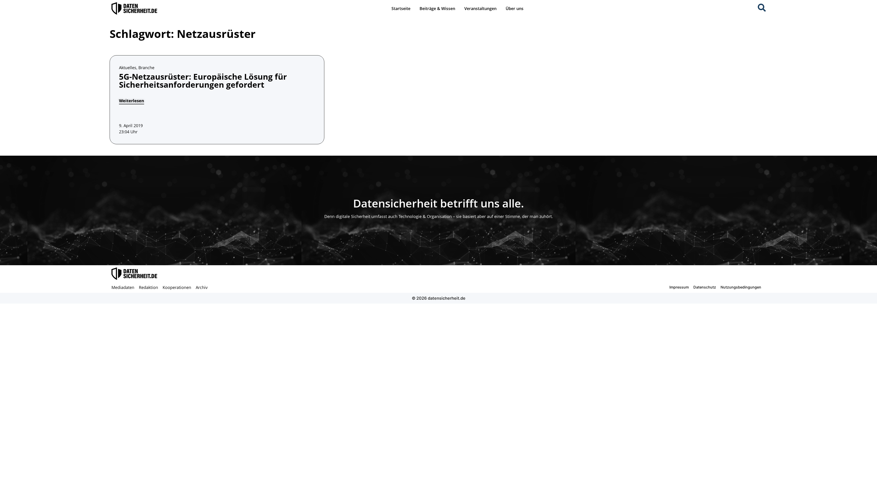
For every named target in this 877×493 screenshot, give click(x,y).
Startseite (400, 8)
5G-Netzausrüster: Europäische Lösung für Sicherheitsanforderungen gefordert (203, 80)
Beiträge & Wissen (437, 8)
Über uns (514, 8)
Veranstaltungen (480, 8)
